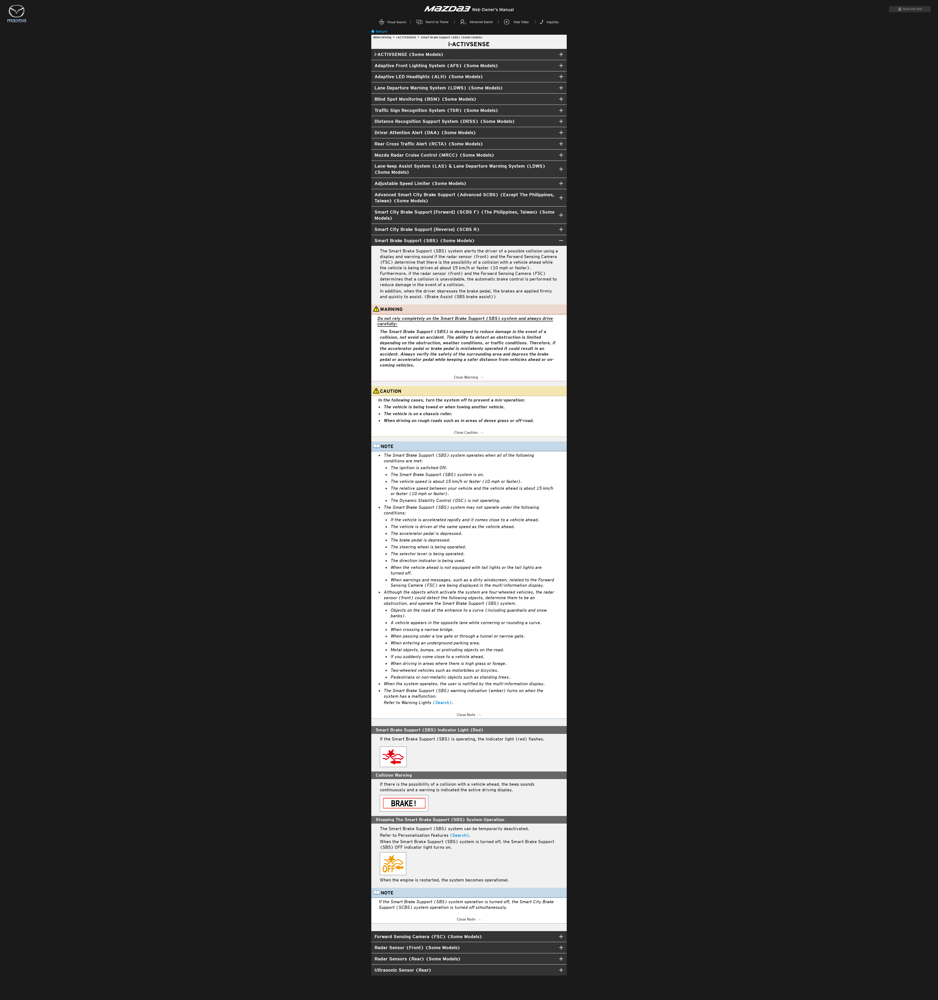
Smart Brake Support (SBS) (452, 37)
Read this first (912, 9)
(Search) (442, 702)
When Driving (382, 37)
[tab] (469, 54)
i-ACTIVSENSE (406, 37)
